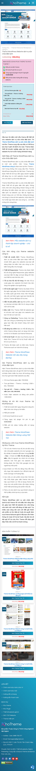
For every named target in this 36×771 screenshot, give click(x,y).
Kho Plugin (7, 709)
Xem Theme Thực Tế (18, 563)
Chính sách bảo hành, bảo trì (13, 687)
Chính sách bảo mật (10, 691)
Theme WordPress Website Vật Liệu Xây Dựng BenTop (17, 355)
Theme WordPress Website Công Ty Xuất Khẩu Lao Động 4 (18, 629)
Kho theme (7, 705)
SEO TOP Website (9, 715)
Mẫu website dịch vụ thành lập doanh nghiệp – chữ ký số (18, 243)
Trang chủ (5, 48)
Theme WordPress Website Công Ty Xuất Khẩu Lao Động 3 (18, 664)
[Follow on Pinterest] (13, 758)
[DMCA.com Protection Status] (7, 763)
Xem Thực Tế (7, 122)
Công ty (5, 49)
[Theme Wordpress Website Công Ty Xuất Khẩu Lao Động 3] (18, 650)
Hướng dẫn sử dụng (10, 694)
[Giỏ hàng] (33, 2)
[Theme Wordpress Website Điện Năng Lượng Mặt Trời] (18, 544)
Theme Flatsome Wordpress (21, 48)
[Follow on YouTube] (16, 758)
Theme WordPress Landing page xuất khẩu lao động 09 (18, 594)
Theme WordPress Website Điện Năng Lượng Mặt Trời (18, 435)
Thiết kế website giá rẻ (11, 712)
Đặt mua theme (26, 122)
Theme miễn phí (8, 719)
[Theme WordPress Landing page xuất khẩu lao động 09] (18, 580)
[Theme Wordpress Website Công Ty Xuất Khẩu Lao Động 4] (18, 615)
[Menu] (2, 3)
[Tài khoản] (29, 3)
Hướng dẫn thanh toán (11, 697)
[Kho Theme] (18, 3)
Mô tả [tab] (4, 132)
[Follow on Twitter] (9, 758)
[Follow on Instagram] (6, 758)
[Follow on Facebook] (3, 758)
